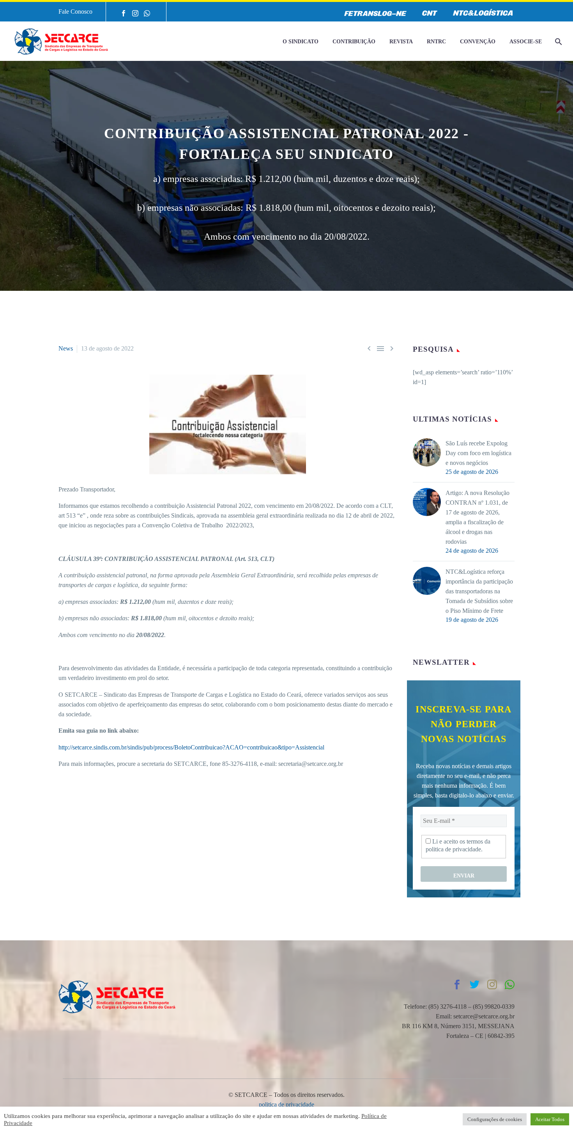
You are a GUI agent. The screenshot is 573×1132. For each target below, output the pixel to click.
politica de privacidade (286, 1104)
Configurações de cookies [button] (494, 1119)
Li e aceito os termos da (458, 845)
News (65, 348)
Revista (401, 41)
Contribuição (353, 41)
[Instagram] (135, 13)
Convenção (477, 41)
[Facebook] (123, 13)
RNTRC (436, 41)
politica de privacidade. (454, 849)
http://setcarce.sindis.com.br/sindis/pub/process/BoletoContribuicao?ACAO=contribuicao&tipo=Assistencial (191, 747)
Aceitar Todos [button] (549, 1119)
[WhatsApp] (147, 13)
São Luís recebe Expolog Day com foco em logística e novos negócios (478, 453)
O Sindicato (300, 41)
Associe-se (525, 41)
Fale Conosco (75, 11)
